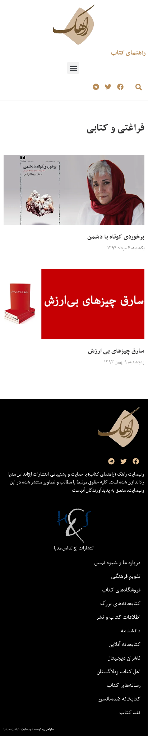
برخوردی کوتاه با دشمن (115, 236)
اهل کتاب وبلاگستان (118, 671)
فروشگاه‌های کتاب (121, 589)
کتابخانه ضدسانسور (119, 698)
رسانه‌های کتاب (123, 685)
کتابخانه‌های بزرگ (120, 603)
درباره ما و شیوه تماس (117, 562)
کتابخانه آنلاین (124, 644)
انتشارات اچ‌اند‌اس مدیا (74, 548)
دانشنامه (130, 630)
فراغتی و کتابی (115, 127)
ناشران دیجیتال (124, 657)
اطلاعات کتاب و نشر (118, 617)
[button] (73, 68)
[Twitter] (108, 87)
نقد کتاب (130, 712)
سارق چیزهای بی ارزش (116, 351)
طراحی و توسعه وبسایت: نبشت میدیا (29, 729)
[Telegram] (96, 87)
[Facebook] (120, 87)
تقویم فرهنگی (125, 576)
